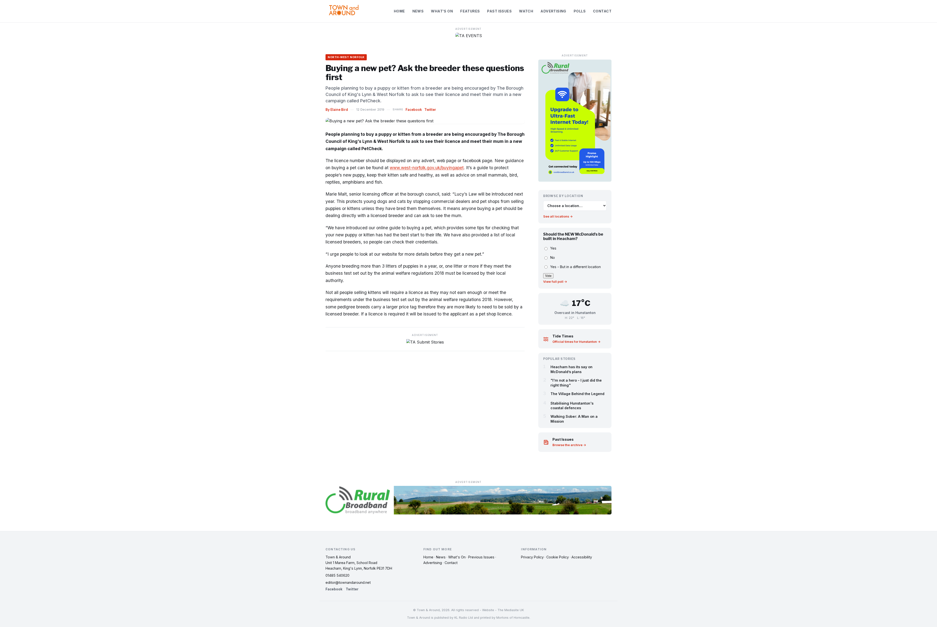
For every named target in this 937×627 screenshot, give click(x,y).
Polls (580, 11)
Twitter (430, 110)
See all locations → (558, 216)
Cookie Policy (557, 557)
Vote (548, 276)
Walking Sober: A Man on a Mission (574, 418)
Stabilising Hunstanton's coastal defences (571, 405)
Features (470, 11)
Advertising (553, 11)
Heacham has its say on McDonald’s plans (571, 369)
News (418, 11)
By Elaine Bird (337, 110)
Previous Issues (481, 557)
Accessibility (581, 557)
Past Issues (499, 11)
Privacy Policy (532, 557)
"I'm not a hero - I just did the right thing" (576, 382)
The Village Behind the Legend (577, 394)
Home (399, 11)
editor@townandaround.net (348, 582)
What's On (442, 11)
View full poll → (555, 281)
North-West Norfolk (346, 57)
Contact (602, 11)
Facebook (414, 110)
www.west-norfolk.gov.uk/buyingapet (427, 167)
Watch (526, 11)
